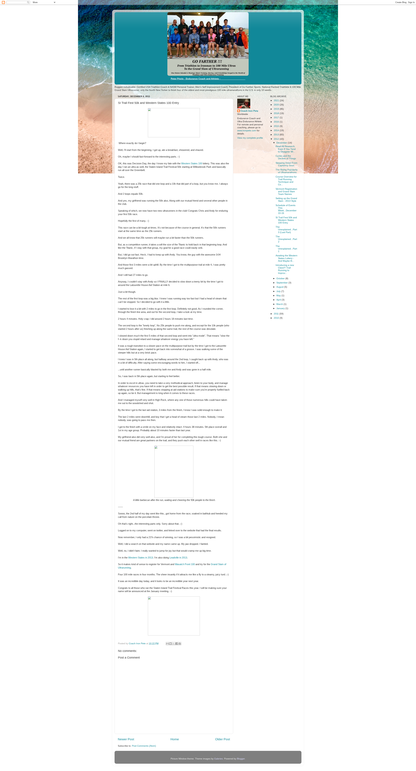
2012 (277, 139)
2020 (277, 105)
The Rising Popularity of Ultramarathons (287, 171)
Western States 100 (191, 163)
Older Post (222, 739)
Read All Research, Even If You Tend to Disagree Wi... (286, 149)
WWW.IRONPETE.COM (233, 79)
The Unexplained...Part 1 (286, 249)
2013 (277, 134)
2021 (277, 100)
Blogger (241, 759)
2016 (277, 122)
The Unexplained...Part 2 (286, 239)
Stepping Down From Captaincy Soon (286, 164)
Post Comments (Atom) (144, 746)
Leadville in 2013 (178, 557)
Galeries (218, 759)
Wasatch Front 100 (185, 564)
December (282, 143)
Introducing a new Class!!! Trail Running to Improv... (285, 269)
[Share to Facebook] (176, 643)
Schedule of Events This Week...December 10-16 (286, 209)
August (280, 287)
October (280, 278)
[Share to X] (173, 643)
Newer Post (126, 739)
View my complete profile (250, 138)
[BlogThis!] (170, 643)
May (278, 295)
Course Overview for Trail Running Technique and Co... (286, 181)
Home (174, 739)
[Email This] (167, 643)
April (279, 300)
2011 (276, 314)
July (278, 291)
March (280, 304)
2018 (277, 113)
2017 (277, 117)
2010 (277, 318)
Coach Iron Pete (249, 111)
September (282, 282)
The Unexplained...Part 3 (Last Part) (286, 229)
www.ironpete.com (246, 130)
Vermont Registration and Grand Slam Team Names (286, 191)
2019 (277, 109)
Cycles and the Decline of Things (286, 157)
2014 (277, 130)
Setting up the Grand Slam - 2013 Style (286, 199)
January (280, 308)
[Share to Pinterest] (179, 643)
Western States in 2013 (140, 557)
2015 (277, 126)
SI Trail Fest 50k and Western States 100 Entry (286, 220)
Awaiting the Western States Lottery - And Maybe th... (286, 258)
